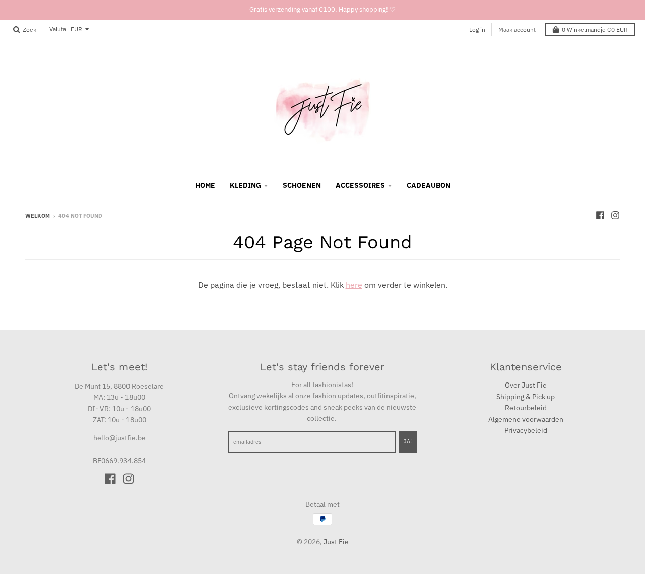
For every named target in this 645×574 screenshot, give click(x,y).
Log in (477, 29)
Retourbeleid (526, 407)
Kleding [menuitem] (245, 185)
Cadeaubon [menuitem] (428, 185)
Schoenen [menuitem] (302, 185)
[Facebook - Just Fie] (600, 215)
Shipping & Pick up (525, 396)
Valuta (57, 29)
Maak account (517, 29)
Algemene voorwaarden (525, 419)
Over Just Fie (526, 385)
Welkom (37, 215)
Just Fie (336, 541)
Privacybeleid (525, 430)
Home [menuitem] (205, 185)
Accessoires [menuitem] (360, 185)
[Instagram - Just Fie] (615, 215)
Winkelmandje (595, 29)
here (354, 285)
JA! (408, 441)
